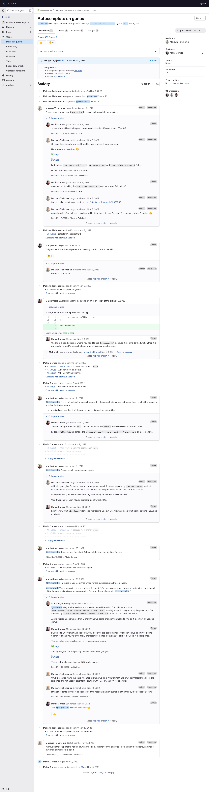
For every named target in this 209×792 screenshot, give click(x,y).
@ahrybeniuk (52, 588)
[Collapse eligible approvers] (156, 51)
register (96, 223)
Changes (92, 30)
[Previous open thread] (195, 30)
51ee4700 (51, 289)
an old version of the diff (101, 301)
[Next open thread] (199, 30)
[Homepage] (4, 3)
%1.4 (87, 91)
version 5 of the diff (91, 352)
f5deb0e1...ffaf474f (58, 448)
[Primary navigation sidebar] (3, 10)
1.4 (166, 72)
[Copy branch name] (117, 23)
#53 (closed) (51, 37)
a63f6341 (51, 567)
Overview (45, 30)
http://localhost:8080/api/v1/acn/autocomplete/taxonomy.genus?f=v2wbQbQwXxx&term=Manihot (97, 489)
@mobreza (92, 96)
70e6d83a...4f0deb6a (58, 530)
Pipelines (76, 30)
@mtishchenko (83, 101)
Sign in (202, 3)
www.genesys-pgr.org (96, 641)
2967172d (51, 533)
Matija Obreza (76, 133)
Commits (62, 30)
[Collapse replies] (46, 118)
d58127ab (51, 234)
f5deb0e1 (51, 386)
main (126, 24)
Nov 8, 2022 (134, 23)
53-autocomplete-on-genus (102, 24)
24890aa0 (51, 451)
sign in (106, 223)
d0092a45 (51, 454)
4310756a (51, 370)
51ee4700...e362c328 (58, 366)
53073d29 (51, 731)
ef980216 (51, 536)
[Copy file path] (86, 312)
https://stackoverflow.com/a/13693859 (103, 202)
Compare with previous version (60, 237)
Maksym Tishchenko (79, 175)
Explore (12, 3)
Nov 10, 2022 (56, 557)
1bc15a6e (78, 70)
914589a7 (51, 373)
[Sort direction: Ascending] (157, 84)
